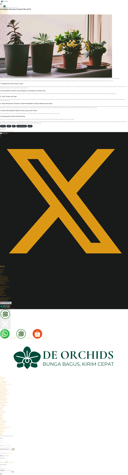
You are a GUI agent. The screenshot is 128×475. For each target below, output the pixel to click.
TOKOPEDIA (2, 269)
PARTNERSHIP (2, 289)
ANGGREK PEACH (3, 374)
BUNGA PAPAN (2, 378)
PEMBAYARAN (2, 413)
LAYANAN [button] (3, 393)
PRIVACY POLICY (3, 288)
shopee (9, 126)
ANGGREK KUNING (3, 370)
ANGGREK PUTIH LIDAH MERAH (5, 366)
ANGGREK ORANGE (3, 377)
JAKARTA (1, 396)
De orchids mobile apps (21, 126)
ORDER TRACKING (3, 295)
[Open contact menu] (0, 310)
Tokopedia (3, 126)
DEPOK (1, 399)
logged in (5, 131)
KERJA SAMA (2, 406)
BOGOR (1, 400)
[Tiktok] (4, 266)
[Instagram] (3, 266)
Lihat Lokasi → (6, 306)
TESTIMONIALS (2, 292)
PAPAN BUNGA (2, 282)
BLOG (1, 416)
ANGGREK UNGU (3, 367)
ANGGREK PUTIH (3, 364)
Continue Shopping (10, 444)
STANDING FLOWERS (3, 380)
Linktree (30, 126)
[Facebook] (0, 136)
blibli (14, 126)
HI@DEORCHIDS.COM (3, 299)
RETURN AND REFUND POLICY (5, 409)
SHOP (1, 275)
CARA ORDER (2, 405)
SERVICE (1, 293)
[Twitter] (64, 265)
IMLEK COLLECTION (3, 383)
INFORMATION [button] (4, 403)
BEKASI (1, 397)
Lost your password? (9, 435)
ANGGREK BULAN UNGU (4, 278)
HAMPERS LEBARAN (3, 381)
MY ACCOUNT (2, 359)
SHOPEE (1, 271)
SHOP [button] (2, 361)
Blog (1, 12)
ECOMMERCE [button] (4, 387)
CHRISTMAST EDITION (4, 384)
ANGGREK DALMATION (4, 371)
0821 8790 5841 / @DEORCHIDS (5, 298)
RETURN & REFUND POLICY (4, 286)
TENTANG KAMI (2, 410)
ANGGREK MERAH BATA (4, 373)
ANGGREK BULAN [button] (4, 363)
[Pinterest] (1, 266)
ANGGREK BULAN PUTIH (4, 279)
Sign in (1, 437)
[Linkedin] (0, 266)
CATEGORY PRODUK (3, 276)
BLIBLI (1, 272)
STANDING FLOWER (3, 283)
